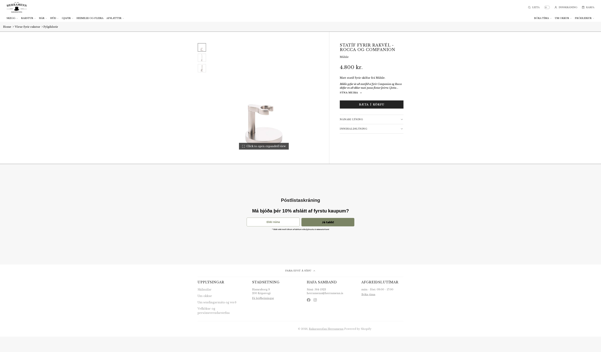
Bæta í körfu (371, 104)
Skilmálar (205, 289)
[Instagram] (315, 300)
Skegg (11, 18)
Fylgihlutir (51, 26)
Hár (41, 18)
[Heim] (17, 7)
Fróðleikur (583, 18)
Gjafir (66, 18)
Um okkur (562, 18)
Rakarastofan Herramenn (326, 328)
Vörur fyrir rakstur (27, 26)
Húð (53, 18)
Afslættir (113, 18)
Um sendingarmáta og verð (217, 302)
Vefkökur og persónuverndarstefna (214, 310)
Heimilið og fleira (90, 18)
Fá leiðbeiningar (263, 298)
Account (565, 7)
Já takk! (328, 222)
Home (7, 26)
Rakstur (27, 18)
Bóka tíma (541, 18)
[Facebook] (309, 300)
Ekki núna (273, 222)
